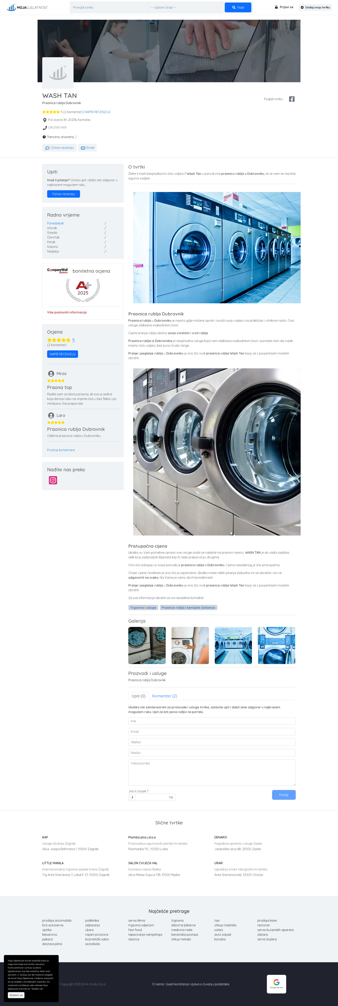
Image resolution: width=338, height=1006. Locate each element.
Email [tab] (90, 148)
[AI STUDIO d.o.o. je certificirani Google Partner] (276, 984)
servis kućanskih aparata (275, 930)
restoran (263, 925)
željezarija (92, 925)
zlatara (262, 934)
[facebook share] (292, 99)
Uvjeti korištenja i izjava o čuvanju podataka (197, 984)
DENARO (220, 837)
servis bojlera (267, 939)
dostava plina (52, 944)
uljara (89, 930)
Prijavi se (286, 7)
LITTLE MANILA (53, 863)
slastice (133, 939)
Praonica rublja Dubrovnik (146, 680)
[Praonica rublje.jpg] (147, 645)
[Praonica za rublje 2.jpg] (276, 645)
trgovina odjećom (141, 925)
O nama (158, 984)
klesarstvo (49, 934)
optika (46, 930)
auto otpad (222, 934)
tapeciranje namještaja (145, 934)
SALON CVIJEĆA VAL (142, 863)
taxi (217, 920)
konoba (220, 939)
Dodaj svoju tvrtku (317, 7)
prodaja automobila (56, 920)
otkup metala (181, 939)
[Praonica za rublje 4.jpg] (190, 645)
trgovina (177, 920)
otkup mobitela (225, 925)
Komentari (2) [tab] (164, 696)
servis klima (136, 920)
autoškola (92, 944)
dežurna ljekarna (183, 925)
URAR (218, 863)
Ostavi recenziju (62, 148)
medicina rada (181, 930)
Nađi (240, 7)
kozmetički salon (97, 939)
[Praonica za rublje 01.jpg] (233, 645)
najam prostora (96, 934)
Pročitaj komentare (61, 450)
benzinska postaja (184, 934)
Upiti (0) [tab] (139, 696)
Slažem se (16, 995)
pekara (47, 939)
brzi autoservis (53, 925)
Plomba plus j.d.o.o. (142, 837)
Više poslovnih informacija (67, 312)
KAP (45, 837)
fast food (135, 930)
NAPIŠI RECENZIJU (98, 112)
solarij (218, 930)
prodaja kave (267, 920)
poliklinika (92, 920)
